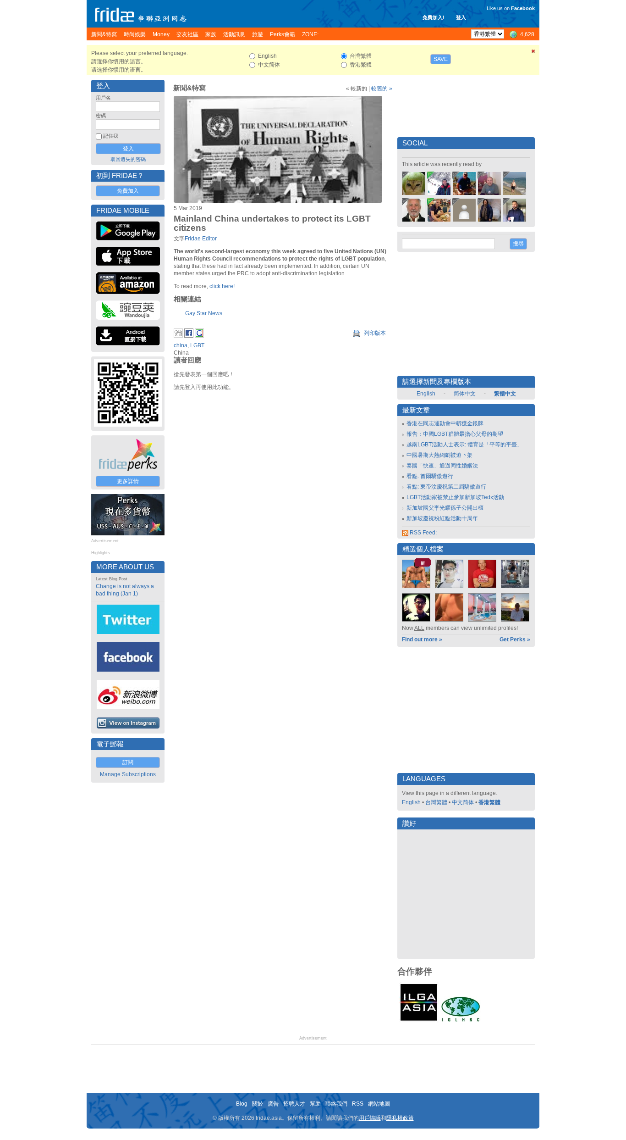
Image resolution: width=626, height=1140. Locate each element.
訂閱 (127, 762)
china (180, 345)
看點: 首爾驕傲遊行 (429, 476)
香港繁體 (489, 802)
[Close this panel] (533, 53)
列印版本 (374, 333)
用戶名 (103, 97)
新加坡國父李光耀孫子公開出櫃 (444, 508)
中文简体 (463, 802)
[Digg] (178, 336)
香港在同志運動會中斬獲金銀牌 (444, 423)
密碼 (101, 115)
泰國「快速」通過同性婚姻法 (442, 465)
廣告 (273, 1104)
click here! (222, 286)
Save (441, 59)
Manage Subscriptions (128, 774)
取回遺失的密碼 (128, 159)
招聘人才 (294, 1104)
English (426, 393)
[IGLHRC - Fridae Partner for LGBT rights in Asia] (460, 1021)
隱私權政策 (400, 1118)
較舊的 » (381, 88)
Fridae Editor (201, 238)
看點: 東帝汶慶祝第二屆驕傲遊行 (446, 487)
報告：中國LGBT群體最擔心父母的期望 (454, 434)
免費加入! (434, 17)
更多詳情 (128, 481)
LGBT (197, 345)
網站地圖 (379, 1104)
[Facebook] (188, 336)
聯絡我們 (336, 1104)
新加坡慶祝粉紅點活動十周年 (442, 518)
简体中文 (465, 393)
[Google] (199, 336)
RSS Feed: (422, 532)
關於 (257, 1104)
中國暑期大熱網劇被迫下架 (439, 455)
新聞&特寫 (189, 88)
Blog (241, 1104)
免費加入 (128, 191)
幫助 (315, 1104)
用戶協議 (370, 1118)
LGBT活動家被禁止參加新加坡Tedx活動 (455, 497)
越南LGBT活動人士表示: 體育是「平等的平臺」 (464, 444)
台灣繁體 (436, 802)
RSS (357, 1104)
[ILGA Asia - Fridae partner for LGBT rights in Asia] (419, 1021)
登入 (461, 17)
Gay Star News (203, 313)
